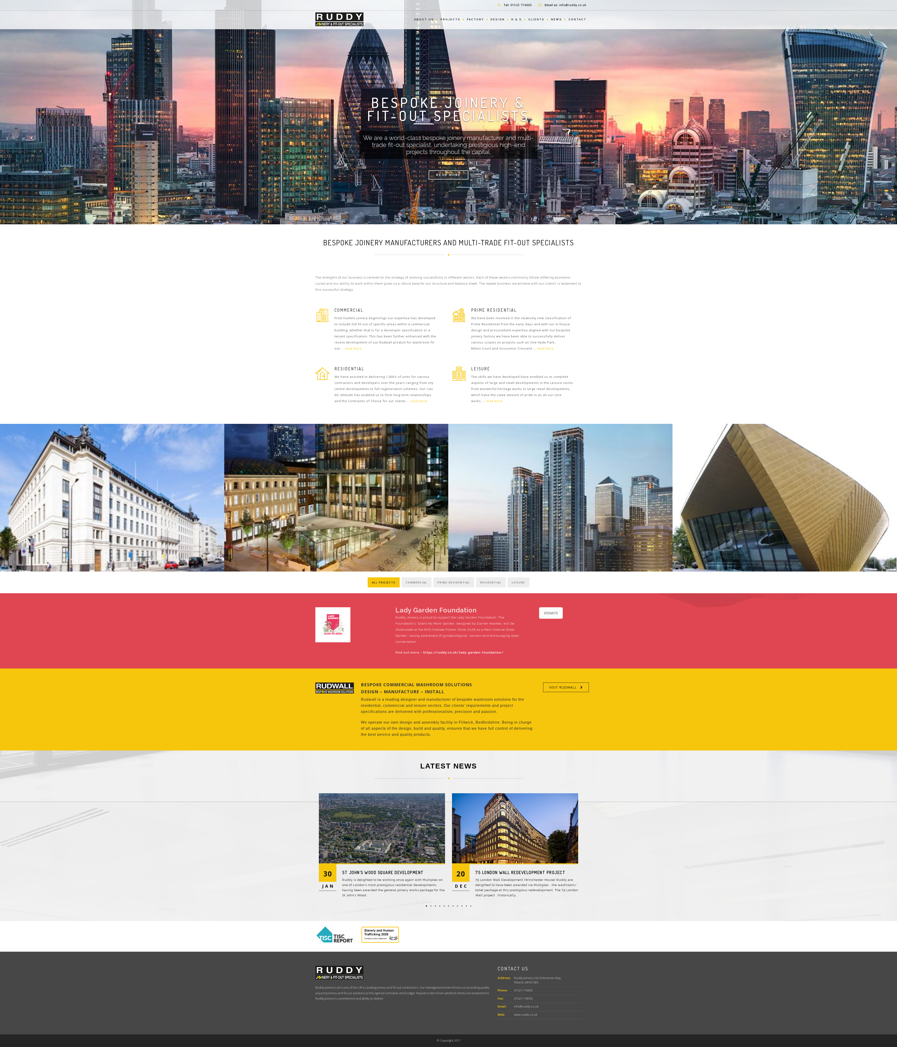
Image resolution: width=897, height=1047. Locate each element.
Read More (448, 175)
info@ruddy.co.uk (572, 5)
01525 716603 (521, 5)
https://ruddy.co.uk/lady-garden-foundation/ (463, 652)
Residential (491, 582)
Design (498, 19)
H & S (516, 19)
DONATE (551, 613)
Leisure (518, 582)
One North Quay (359, 872)
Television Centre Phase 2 (504, 872)
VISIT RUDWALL (563, 687)
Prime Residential (454, 582)
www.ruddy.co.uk (525, 1014)
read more (353, 348)
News (556, 19)
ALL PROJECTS (383, 582)
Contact (577, 19)
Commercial (416, 582)
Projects (450, 19)
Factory (475, 19)
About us (424, 19)
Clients (536, 19)
